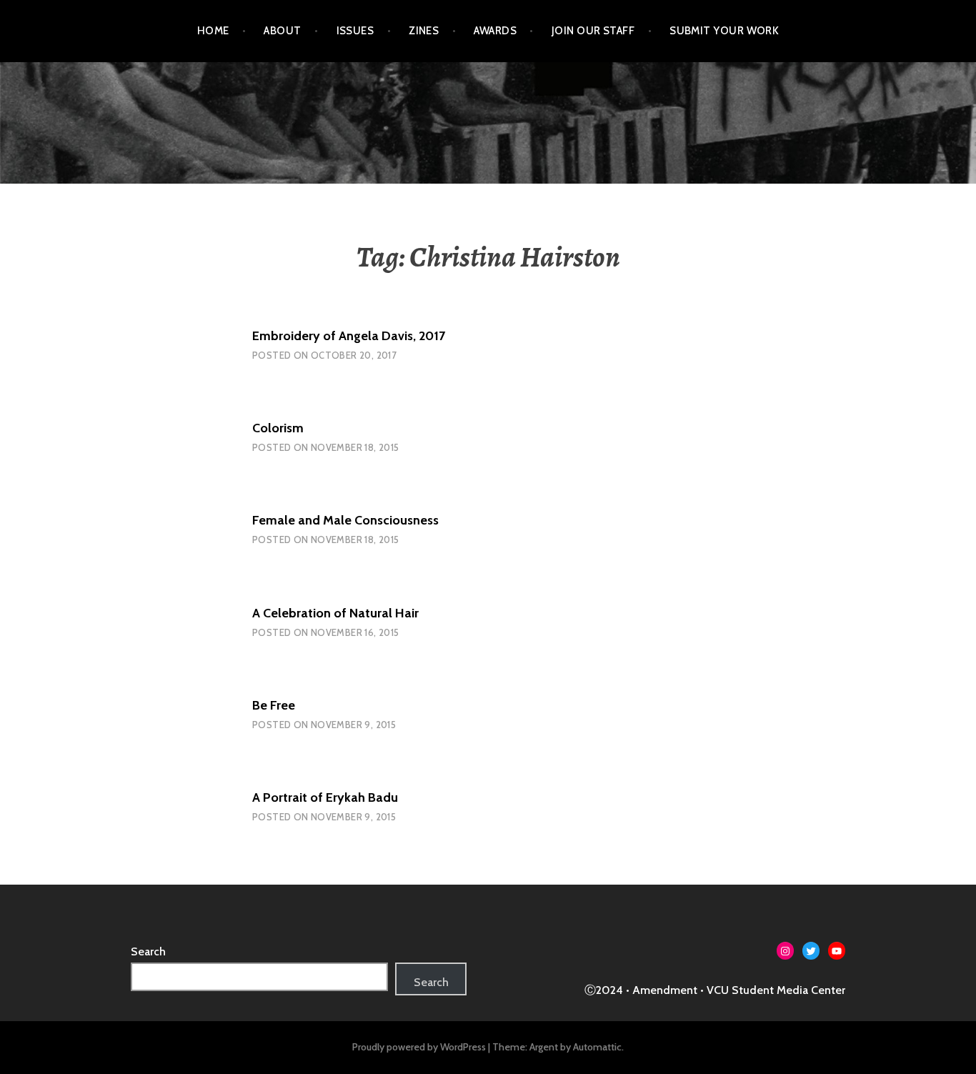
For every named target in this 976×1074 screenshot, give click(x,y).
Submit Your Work (724, 30)
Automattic (597, 1046)
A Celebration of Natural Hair (335, 613)
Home (213, 30)
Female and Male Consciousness (345, 520)
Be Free (273, 705)
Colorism (278, 428)
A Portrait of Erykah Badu (325, 797)
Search (148, 951)
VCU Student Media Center (776, 990)
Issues (355, 30)
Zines (424, 30)
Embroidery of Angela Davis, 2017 (348, 336)
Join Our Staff (593, 30)
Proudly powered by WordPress (419, 1046)
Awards (495, 30)
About (282, 30)
